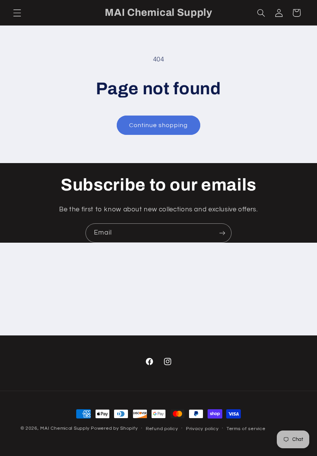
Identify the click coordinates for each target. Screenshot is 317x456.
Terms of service (246, 429)
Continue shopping (158, 125)
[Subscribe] (222, 232)
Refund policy (162, 429)
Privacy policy (202, 429)
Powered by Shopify (114, 428)
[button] (17, 13)
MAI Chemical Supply (65, 428)
